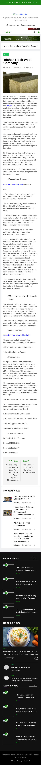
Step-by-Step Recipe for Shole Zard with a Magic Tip (25, 598)
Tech (6, 55)
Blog (13, 761)
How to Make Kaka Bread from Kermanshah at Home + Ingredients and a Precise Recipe (18, 2)
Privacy (19, 761)
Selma (8, 67)
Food (18, 573)
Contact (27, 761)
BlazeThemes (21, 757)
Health (18, 615)
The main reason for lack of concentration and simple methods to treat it (27, 612)
